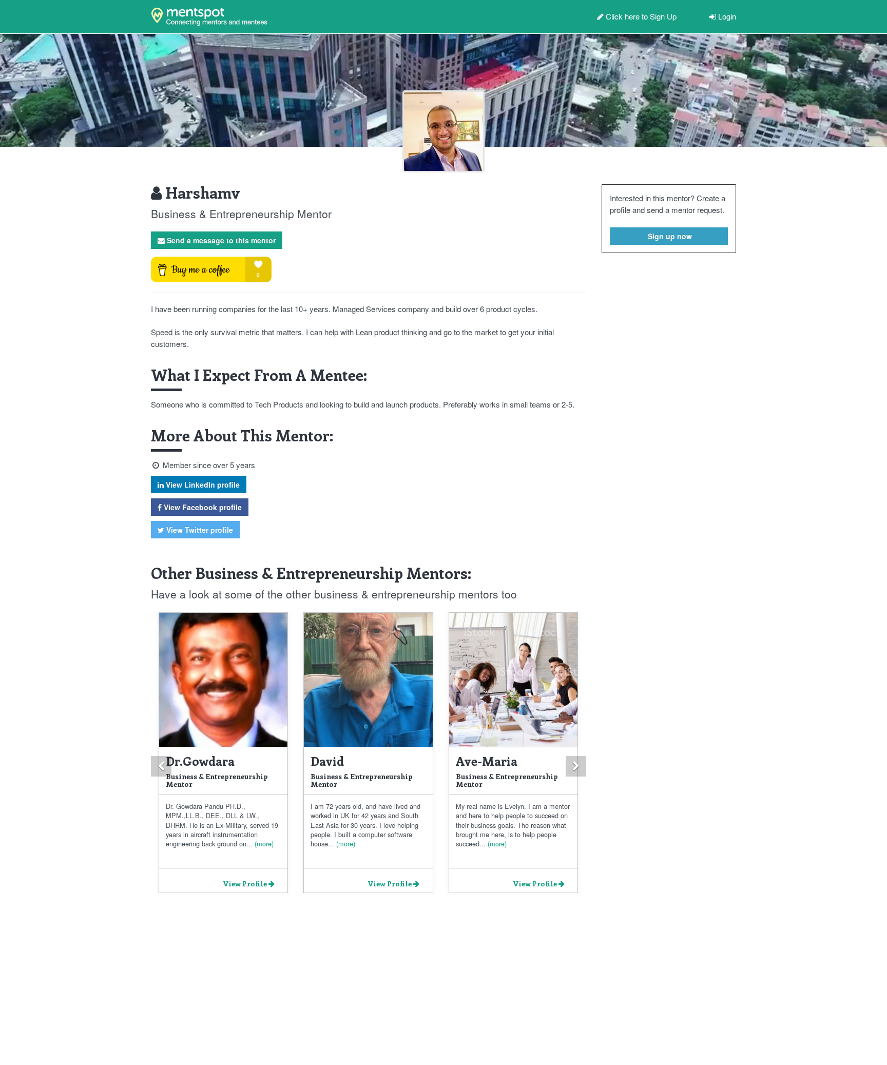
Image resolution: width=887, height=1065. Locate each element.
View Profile (245, 883)
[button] (161, 766)
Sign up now (669, 236)
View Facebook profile (202, 507)
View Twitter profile (198, 530)
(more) (263, 843)
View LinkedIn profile (202, 484)
